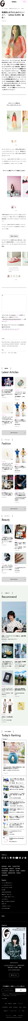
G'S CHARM (5, 868)
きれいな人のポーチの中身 (7, 887)
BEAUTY (11, 868)
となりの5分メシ (5, 899)
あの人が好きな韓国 (5, 908)
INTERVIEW (5, 871)
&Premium (15, 1007)
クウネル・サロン (13, 1011)
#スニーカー (4, 352)
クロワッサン (20, 1003)
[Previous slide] (12, 210)
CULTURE (17, 868)
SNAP (9, 866)
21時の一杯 (4, 903)
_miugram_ (13, 315)
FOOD (17, 871)
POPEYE (14, 1003)
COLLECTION (16, 866)
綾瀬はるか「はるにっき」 (7, 894)
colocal (24, 1007)
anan (6, 1003)
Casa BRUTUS (5, 1007)
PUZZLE (19, 873)
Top (2, 8)
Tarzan (20, 1007)
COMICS (23, 871)
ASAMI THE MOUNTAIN (6, 892)
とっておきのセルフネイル (7, 885)
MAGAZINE (5, 875)
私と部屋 (3, 889)
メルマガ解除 (4, 998)
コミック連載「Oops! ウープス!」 (8, 896)
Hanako (10, 1007)
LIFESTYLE (12, 871)
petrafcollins (10, 81)
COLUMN (4, 873)
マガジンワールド (8, 1015)
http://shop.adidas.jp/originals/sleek (12, 319)
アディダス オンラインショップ (10, 329)
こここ (19, 1011)
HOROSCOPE (11, 873)
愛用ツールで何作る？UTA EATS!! (8, 901)
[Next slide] (16, 210)
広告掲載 (14, 1015)
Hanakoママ (6, 1011)
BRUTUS (10, 1003)
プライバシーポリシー (16, 993)
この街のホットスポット (6, 906)
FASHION (4, 866)
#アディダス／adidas (12, 352)
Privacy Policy (20, 1015)
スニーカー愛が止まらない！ (7, 882)
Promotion (6, 8)
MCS (23, 1011)
